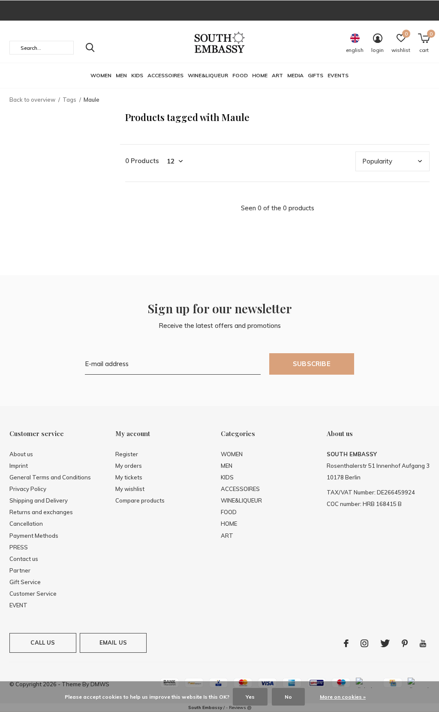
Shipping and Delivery (38, 500)
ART (277, 75)
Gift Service (25, 582)
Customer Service (33, 593)
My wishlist (129, 488)
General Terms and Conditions (50, 477)
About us (21, 454)
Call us (42, 642)
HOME (260, 75)
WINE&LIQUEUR (208, 75)
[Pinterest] (405, 643)
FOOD (240, 75)
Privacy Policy (27, 488)
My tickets (128, 477)
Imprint (18, 465)
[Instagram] (364, 643)
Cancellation (26, 523)
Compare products (140, 500)
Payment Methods (33, 535)
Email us (113, 642)
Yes (250, 697)
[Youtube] (423, 643)
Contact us (23, 558)
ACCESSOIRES (165, 75)
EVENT (18, 605)
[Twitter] (385, 643)
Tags (69, 99)
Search (90, 47)
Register (126, 454)
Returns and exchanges (41, 512)
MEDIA (295, 75)
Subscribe (312, 364)
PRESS (18, 547)
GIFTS (315, 75)
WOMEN (100, 75)
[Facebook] (346, 643)
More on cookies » (343, 697)
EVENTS (338, 75)
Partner (19, 570)
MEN (121, 75)
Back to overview (32, 99)
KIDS (137, 75)
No (288, 697)
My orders (128, 465)
